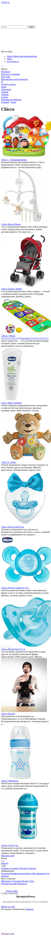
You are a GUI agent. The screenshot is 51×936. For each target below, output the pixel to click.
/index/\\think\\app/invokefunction (22, 56)
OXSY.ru (5, 2)
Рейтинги (5, 71)
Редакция (5, 873)
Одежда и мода (8, 84)
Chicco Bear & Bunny (11, 224)
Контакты (22, 883)
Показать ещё (7, 855)
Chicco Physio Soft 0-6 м (12, 527)
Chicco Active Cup (9, 845)
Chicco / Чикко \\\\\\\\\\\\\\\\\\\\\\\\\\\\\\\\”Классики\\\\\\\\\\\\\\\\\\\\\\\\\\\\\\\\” (25, 337)
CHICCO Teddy (8, 462)
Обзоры (5, 94)
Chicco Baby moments (11, 403)
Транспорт (6, 89)
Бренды (32, 868)
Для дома (5, 76)
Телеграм (16, 881)
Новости (17, 99)
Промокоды (6, 99)
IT (2, 82)
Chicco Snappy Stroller (11, 289)
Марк (9, 59)
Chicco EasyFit (8, 714)
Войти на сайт (8, 906)
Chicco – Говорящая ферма (14, 159)
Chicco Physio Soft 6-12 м (13, 649)
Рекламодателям (9, 883)
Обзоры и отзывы (9, 868)
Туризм (4, 92)
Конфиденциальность (21, 873)
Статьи (4, 97)
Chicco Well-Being (9, 781)
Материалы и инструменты (14, 79)
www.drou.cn (13, 61)
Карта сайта (12, 891)
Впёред (4, 863)
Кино (3, 87)
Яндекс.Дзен (28, 881)
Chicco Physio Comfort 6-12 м (15, 588)
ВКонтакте (6, 881)
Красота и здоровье (10, 74)
